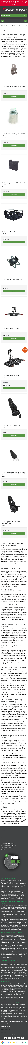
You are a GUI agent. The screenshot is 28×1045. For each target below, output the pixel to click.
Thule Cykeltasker (7, 700)
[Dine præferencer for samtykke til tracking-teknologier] (25, 1042)
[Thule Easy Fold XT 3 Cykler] (14, 360)
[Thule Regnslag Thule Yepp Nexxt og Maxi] (14, 457)
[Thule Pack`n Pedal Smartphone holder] (14, 264)
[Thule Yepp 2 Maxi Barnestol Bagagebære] (14, 506)
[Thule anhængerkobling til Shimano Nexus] (14, 118)
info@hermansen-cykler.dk (9, 845)
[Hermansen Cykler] (14, 10)
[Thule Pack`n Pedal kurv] (14, 216)
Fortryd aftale (4, 1032)
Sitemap (3, 849)
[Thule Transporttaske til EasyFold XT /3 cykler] (14, 167)
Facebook (14, 1034)
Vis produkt (14, 96)
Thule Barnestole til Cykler (10, 667)
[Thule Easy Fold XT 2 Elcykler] (14, 313)
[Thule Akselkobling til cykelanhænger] (14, 71)
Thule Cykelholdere (7, 590)
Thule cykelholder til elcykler (10, 605)
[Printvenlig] (26, 25)
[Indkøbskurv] (25, 21)
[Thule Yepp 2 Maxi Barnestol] (14, 410)
